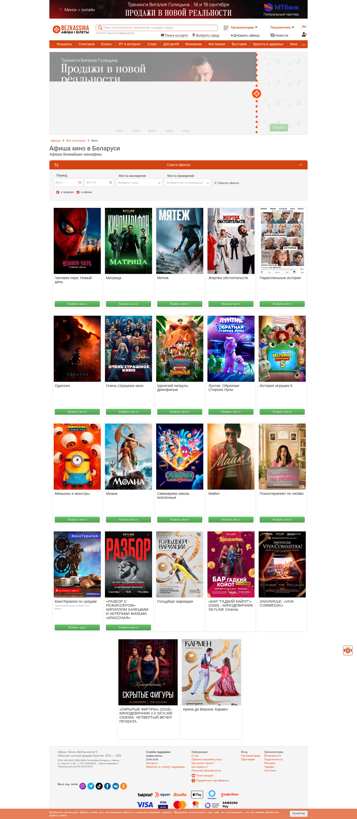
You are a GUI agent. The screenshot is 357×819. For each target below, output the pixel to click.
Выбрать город (207, 35)
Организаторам (242, 27)
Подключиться (273, 759)
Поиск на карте (176, 35)
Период (61, 175)
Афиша (56, 140)
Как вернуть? (200, 766)
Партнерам (248, 759)
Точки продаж (204, 775)
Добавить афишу (246, 35)
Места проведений (180, 175)
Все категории (76, 140)
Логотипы (270, 770)
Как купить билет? (203, 763)
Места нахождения (132, 175)
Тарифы (269, 766)
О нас (195, 755)
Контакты (152, 763)
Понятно (298, 813)
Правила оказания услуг (207, 759)
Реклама (269, 763)
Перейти (279, 127)
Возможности (272, 755)
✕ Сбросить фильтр (226, 183)
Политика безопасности (206, 770)
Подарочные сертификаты (212, 780)
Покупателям (280, 27)
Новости (281, 35)
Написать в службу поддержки (165, 766)
